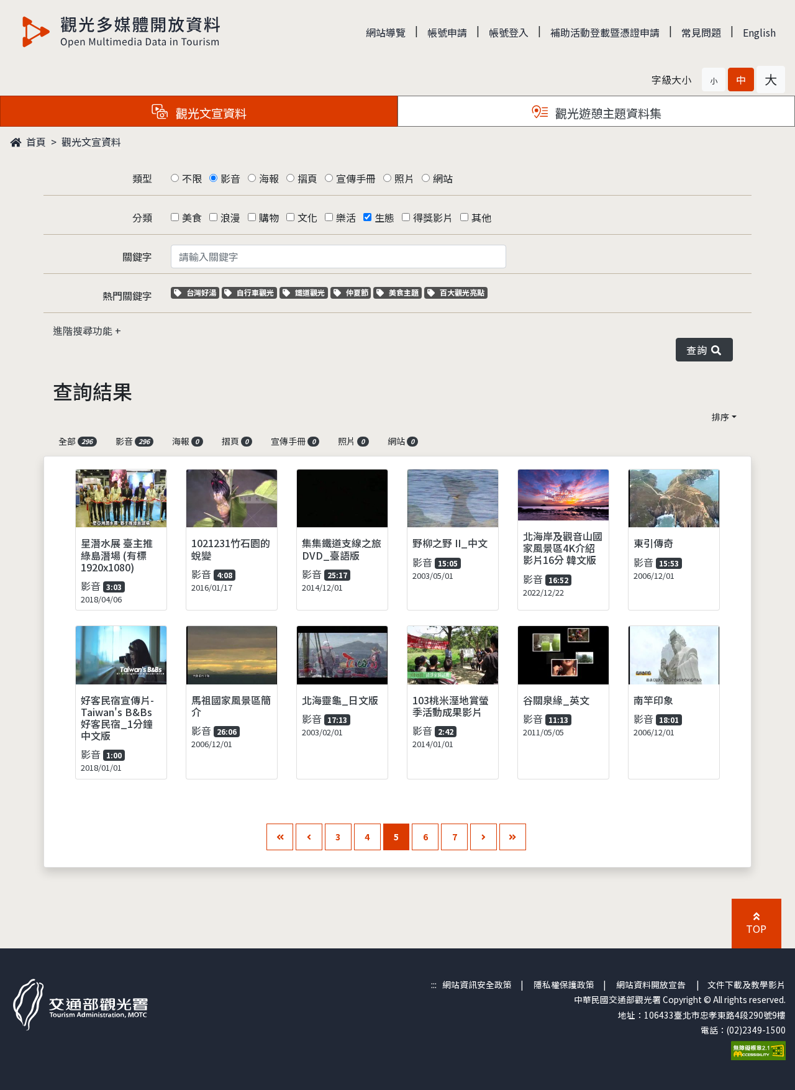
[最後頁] (512, 837)
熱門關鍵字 (127, 295)
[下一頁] (483, 837)
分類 (142, 217)
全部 (75, 441)
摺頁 (307, 178)
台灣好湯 (202, 292)
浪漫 (230, 217)
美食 (192, 217)
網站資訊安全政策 (477, 984)
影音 (230, 178)
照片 (404, 178)
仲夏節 (358, 292)
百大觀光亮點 (461, 292)
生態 (384, 217)
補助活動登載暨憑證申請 (605, 32)
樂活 (346, 217)
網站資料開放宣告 (651, 984)
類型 (142, 178)
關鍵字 (137, 256)
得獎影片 (433, 217)
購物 (269, 217)
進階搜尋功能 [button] (84, 330)
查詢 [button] (699, 349)
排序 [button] (720, 417)
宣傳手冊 (356, 178)
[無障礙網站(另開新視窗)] (758, 1049)
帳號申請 (447, 32)
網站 (443, 178)
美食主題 (405, 292)
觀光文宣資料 (91, 141)
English (759, 32)
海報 (269, 178)
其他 (481, 217)
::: (434, 984)
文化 (307, 217)
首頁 (35, 141)
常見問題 (701, 32)
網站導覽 (386, 32)
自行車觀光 (255, 292)
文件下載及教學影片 (746, 984)
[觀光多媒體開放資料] (121, 31)
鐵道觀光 (311, 292)
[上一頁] (309, 837)
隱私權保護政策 (564, 984)
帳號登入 (509, 32)
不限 (192, 178)
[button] (713, 79)
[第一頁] (280, 837)
